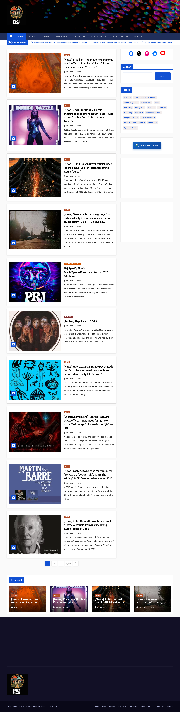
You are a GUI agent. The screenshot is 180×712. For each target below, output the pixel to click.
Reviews (44, 36)
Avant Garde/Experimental (145, 98)
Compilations (120, 36)
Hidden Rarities (99, 36)
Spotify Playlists (72, 264)
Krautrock (162, 108)
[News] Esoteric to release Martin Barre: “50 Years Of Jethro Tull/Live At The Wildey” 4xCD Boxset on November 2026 (88, 474)
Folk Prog (128, 108)
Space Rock (152, 123)
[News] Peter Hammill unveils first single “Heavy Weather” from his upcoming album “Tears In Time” (88, 524)
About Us (139, 36)
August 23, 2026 (73, 379)
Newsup (41, 706)
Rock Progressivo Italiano (134, 123)
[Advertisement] (147, 177)
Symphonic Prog (130, 128)
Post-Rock (139, 113)
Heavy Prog (139, 108)
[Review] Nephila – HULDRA (80, 321)
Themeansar (52, 706)
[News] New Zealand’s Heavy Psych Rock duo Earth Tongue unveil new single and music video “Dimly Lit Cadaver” (88, 370)
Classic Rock (146, 103)
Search (127, 66)
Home (20, 36)
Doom (157, 103)
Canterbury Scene (131, 103)
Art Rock (127, 98)
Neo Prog (128, 113)
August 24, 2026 (73, 72)
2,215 (68, 563)
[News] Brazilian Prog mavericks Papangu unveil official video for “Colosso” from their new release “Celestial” (88, 63)
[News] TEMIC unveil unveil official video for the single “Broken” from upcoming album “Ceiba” (88, 167)
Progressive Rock (131, 118)
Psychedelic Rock (148, 118)
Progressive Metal (153, 113)
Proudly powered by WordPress (19, 706)
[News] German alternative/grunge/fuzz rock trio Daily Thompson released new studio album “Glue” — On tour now (87, 217)
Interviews (61, 36)
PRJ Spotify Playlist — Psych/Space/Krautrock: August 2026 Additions (86, 272)
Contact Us (78, 36)
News (32, 36)
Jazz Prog (151, 108)
